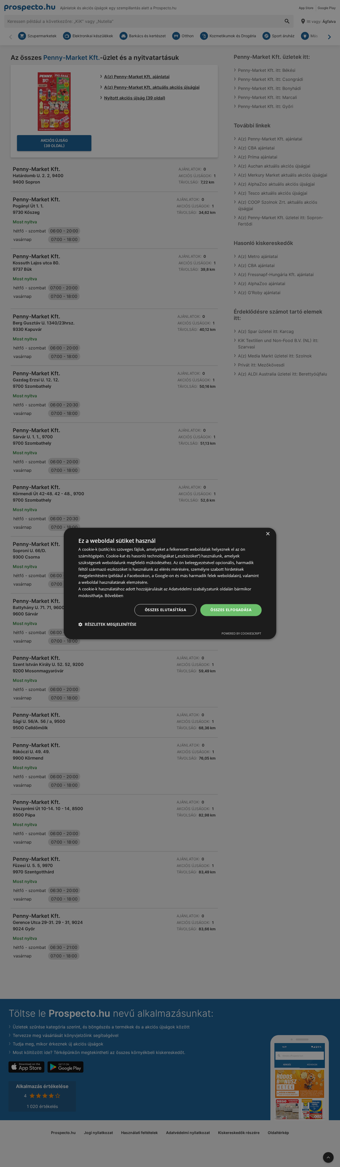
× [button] (268, 534)
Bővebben (114, 595)
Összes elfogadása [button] (231, 609)
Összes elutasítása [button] (165, 609)
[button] (107, 624)
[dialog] (170, 583)
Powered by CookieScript (241, 634)
